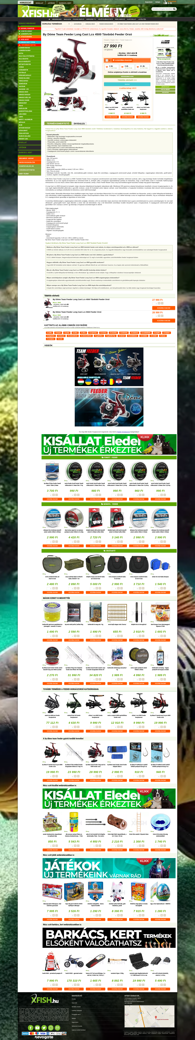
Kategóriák (77, 24)
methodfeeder (146, 332)
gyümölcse (99, 336)
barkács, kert (65, 3)
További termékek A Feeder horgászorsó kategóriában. (71, 689)
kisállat (39, 3)
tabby (50, 332)
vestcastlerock (73, 336)
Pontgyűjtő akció (76, 1014)
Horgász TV (91, 19)
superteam (94, 332)
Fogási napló (78, 19)
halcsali (122, 336)
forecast (62, 336)
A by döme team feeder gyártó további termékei (63, 738)
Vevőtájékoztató (105, 19)
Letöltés (142, 19)
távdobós (144, 336)
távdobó (154, 336)
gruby (67, 332)
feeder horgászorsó (123, 432)
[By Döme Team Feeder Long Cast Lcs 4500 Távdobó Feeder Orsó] (72, 95)
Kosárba (111, 117)
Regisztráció (75, 1022)
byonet (59, 332)
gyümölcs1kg (111, 336)
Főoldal (74, 999)
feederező (135, 332)
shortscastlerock (86, 336)
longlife (157, 332)
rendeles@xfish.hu (132, 1000)
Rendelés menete (76, 1007)
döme (84, 332)
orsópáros (51, 339)
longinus (167, 332)
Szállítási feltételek (77, 1010)
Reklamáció (120, 19)
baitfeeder (124, 332)
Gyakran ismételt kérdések (79, 1030)
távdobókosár (133, 336)
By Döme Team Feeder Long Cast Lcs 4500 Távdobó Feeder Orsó (138, 24)
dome (75, 332)
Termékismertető (58, 123)
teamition (114, 332)
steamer (104, 332)
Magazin (67, 19)
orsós (60, 339)
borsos (163, 336)
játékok (51, 3)
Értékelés (79, 124)
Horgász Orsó (114, 40)
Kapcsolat (131, 19)
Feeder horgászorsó (126, 40)
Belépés (74, 1018)
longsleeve (51, 336)
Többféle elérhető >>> (127, 80)
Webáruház (57, 19)
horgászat (25, 2)
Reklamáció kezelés (77, 1026)
